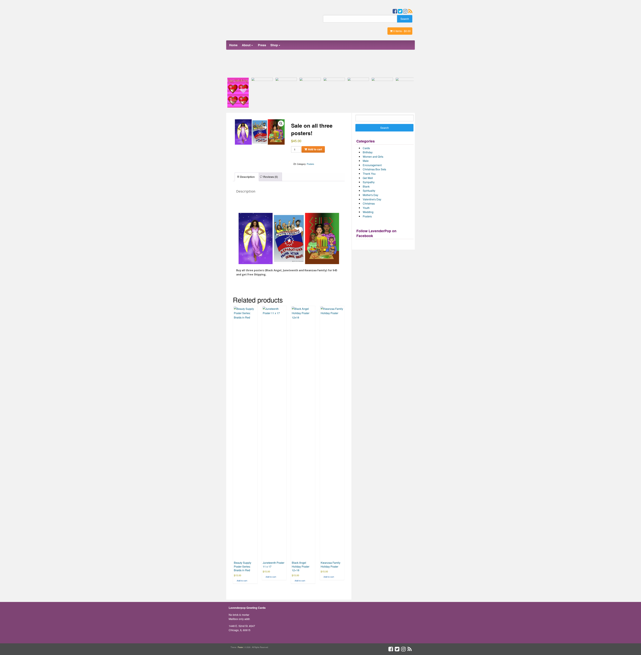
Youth (366, 208)
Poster (240, 647)
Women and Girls (373, 156)
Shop (274, 45)
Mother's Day (370, 195)
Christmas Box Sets (374, 169)
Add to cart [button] (242, 580)
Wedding (368, 212)
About (246, 45)
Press (262, 45)
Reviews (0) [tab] (270, 177)
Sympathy (369, 182)
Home (233, 45)
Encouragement (372, 165)
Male (366, 161)
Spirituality (369, 191)
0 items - (402, 31)
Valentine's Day (372, 199)
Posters (310, 164)
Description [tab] (247, 177)
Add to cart (315, 149)
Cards (366, 148)
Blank (366, 186)
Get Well (368, 178)
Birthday (368, 152)
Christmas (369, 203)
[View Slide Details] (238, 93)
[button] (281, 123)
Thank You (369, 174)
